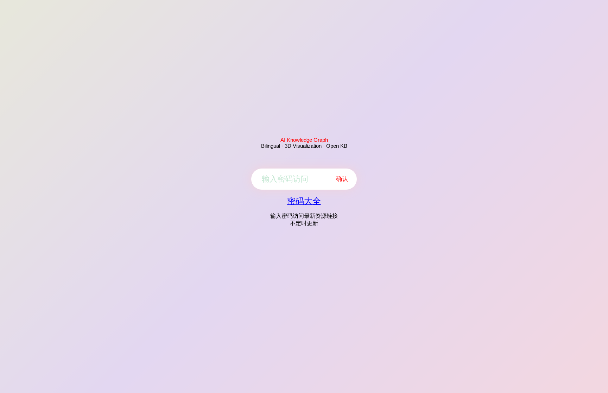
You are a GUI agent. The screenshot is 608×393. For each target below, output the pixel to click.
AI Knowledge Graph (304, 140)
